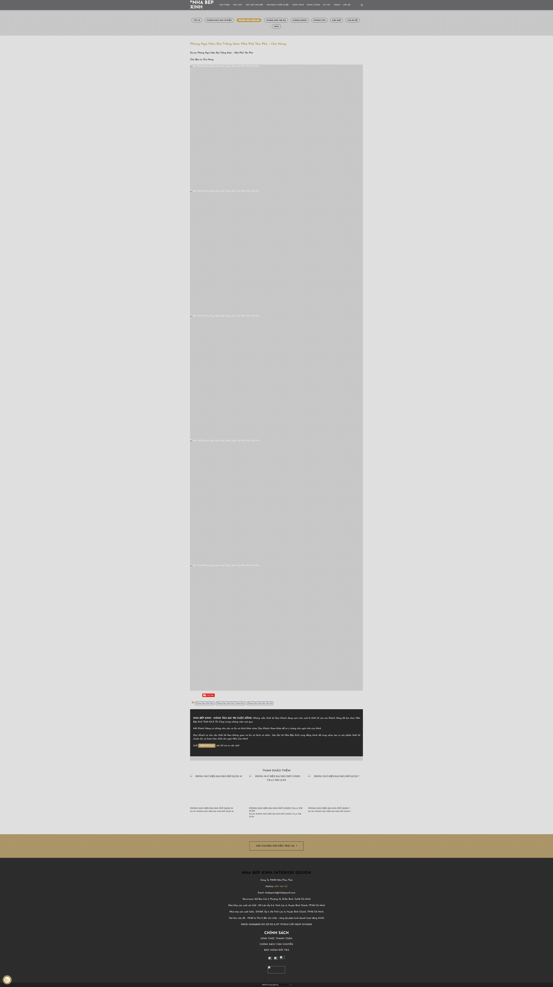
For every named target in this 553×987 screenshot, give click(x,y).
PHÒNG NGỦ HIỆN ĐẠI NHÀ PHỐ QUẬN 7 (329, 808)
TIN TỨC (326, 5)
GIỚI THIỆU (224, 5)
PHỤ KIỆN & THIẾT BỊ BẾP (277, 5)
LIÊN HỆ (346, 5)
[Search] (362, 5)
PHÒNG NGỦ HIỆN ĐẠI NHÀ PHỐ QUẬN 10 (211, 808)
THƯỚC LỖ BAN (313, 5)
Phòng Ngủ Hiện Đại (204, 703)
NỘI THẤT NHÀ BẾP (254, 5)
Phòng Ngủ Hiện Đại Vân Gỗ (260, 703)
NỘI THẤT (237, 5)
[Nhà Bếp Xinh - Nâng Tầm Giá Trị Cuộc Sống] (202, 5)
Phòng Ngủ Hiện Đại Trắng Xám (231, 703)
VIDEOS (337, 5)
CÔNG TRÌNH (298, 5)
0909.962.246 (207, 745)
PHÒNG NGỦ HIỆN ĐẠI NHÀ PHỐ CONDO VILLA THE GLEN (275, 809)
